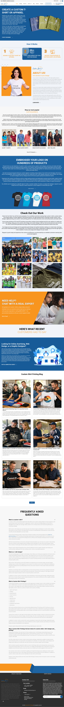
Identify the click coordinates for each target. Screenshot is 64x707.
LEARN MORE (36, 102)
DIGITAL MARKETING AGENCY (9, 364)
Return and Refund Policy (28, 697)
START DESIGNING (7, 37)
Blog (34, 3)
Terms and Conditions (28, 698)
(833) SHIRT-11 (23, 311)
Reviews (37, 3)
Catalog (20, 3)
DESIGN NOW (48, 3)
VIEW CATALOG (32, 188)
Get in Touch (6, 316)
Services (29, 3)
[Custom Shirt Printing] (3, 701)
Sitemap (25, 699)
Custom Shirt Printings (29, 705)
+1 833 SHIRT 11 (27, 694)
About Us (24, 3)
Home (17, 3)
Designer (41, 3)
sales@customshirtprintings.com (30, 690)
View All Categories (32, 152)
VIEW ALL (32, 502)
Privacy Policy (26, 696)
